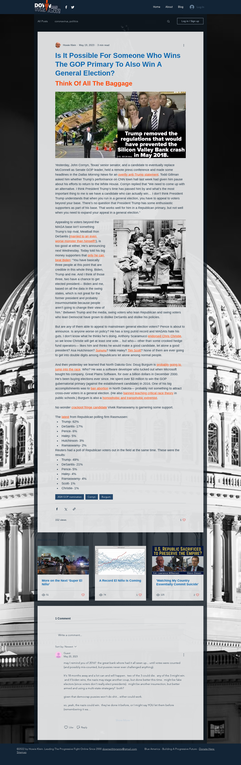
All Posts (43, 21)
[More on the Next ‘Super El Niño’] (63, 560)
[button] (168, 21)
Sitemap (21, 752)
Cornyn (92, 496)
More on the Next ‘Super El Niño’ (62, 582)
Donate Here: (207, 749)
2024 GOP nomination (70, 496)
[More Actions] (184, 655)
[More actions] (184, 45)
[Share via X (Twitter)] (65, 509)
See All (199, 539)
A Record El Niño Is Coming (120, 580)
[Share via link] (74, 509)
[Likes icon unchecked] (66, 727)
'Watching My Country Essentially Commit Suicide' (177, 582)
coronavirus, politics (66, 21)
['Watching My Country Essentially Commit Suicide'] (177, 560)
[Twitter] (73, 7)
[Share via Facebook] (57, 509)
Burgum (106, 496)
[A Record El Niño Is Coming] (120, 560)
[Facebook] (66, 7)
